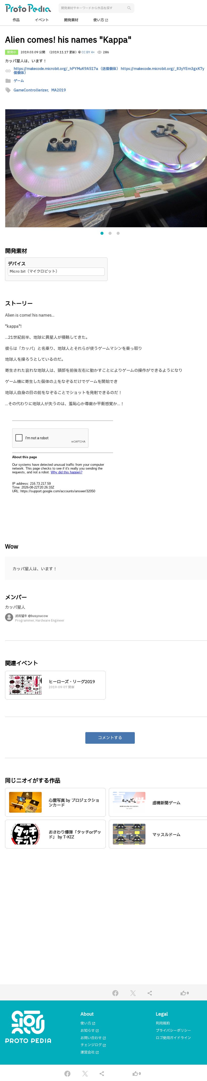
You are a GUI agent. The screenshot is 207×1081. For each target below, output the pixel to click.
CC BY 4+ (88, 52)
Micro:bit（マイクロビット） (34, 271)
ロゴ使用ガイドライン (173, 1038)
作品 (16, 20)
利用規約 (163, 1023)
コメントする (110, 738)
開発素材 (71, 20)
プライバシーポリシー (173, 1030)
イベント (42, 20)
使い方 (100, 20)
